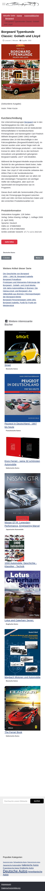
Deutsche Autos (9, 252)
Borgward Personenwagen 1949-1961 (19, 300)
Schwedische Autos (20, 862)
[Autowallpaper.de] (22, 4)
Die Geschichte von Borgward (16, 274)
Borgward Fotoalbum (12, 279)
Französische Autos (13, 430)
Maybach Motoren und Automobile (22, 677)
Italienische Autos (12, 468)
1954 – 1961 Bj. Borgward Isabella (18, 276)
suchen (37, 801)
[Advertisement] (22, 771)
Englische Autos (12, 624)
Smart (8, 365)
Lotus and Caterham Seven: (19, 620)
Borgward (28, 122)
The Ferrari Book (13, 732)
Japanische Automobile (14, 529)
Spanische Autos (8, 862)
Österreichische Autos (33, 862)
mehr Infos (9, 242)
